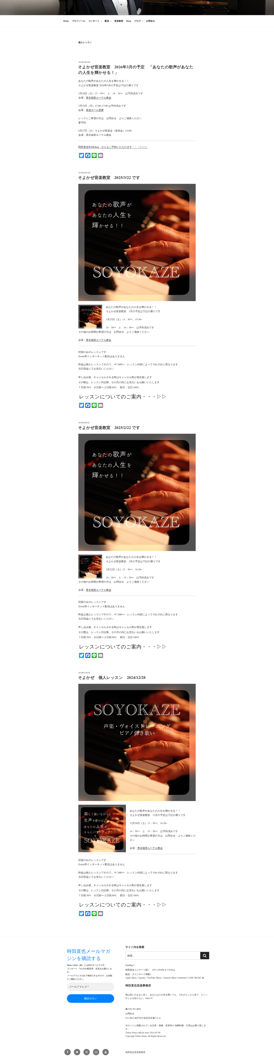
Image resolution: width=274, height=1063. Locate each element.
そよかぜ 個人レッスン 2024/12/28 (112, 677)
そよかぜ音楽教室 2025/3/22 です (109, 177)
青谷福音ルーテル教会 (98, 97)
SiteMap (129, 965)
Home (66, 21)
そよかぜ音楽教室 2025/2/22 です (109, 427)
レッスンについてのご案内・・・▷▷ (123, 396)
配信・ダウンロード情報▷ (138, 974)
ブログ (137, 21)
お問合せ (150, 21)
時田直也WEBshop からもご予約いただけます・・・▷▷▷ (113, 146)
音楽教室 (118, 21)
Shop (128, 21)
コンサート (93, 21)
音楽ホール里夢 (95, 110)
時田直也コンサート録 (136, 969)
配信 (107, 21)
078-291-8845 (134, 1008)
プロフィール (78, 21)
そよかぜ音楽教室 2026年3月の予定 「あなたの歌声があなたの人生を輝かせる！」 (135, 69)
